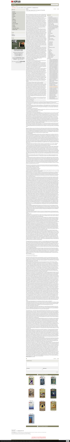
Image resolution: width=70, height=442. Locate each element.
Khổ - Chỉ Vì (49, 49)
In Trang (26, 358)
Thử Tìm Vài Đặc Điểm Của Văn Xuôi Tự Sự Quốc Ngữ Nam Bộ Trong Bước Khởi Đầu (54, 82)
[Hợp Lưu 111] (31, 406)
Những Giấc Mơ (50, 50)
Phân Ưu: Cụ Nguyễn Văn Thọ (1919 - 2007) (54, 62)
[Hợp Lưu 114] (31, 393)
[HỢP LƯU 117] (31, 381)
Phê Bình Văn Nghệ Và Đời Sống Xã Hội (54, 80)
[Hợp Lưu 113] (42, 393)
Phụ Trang (49, 58)
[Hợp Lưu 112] (53, 393)
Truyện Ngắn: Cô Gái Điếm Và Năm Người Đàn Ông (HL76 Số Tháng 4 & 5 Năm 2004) (54, 85)
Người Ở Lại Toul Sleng (51, 35)
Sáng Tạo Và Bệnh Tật (50, 56)
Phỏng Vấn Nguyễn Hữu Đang (53, 96)
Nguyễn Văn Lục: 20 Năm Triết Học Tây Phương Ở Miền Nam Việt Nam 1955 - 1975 (53, 25)
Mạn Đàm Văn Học (50, 57)
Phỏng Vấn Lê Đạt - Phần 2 (52, 95)
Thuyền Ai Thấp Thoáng (51, 24)
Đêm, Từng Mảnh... (50, 33)
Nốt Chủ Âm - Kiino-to (51, 23)
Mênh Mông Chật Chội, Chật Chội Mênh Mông (53, 21)
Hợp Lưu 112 (53, 388)
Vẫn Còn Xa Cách (50, 45)
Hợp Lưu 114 (31, 388)
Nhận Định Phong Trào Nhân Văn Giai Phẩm (54, 93)
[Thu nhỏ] (26, 9)
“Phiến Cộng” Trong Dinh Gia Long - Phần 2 (54, 71)
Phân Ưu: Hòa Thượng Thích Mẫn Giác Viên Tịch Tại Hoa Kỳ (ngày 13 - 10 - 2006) (54, 73)
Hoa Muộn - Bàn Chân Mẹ (51, 39)
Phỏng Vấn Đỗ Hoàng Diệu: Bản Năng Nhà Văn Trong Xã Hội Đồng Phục (54, 92)
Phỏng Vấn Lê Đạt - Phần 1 (52, 94)
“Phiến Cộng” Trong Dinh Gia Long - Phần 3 (54, 72)
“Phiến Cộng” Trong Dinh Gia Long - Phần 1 (54, 70)
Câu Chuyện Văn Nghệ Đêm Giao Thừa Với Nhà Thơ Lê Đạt (53, 27)
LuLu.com (23, 57)
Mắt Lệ (49, 37)
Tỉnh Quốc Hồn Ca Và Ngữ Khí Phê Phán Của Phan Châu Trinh (54, 68)
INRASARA (13, 35)
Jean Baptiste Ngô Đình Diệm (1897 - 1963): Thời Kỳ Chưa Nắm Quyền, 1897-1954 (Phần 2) (54, 61)
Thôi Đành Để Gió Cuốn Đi (51, 47)
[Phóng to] (27, 9)
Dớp (48, 46)
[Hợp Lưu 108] (31, 419)
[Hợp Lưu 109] (53, 406)
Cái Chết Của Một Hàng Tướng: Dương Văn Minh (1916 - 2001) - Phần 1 (54, 74)
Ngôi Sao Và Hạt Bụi (50, 38)
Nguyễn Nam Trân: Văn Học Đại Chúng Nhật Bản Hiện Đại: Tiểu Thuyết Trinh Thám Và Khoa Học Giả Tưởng (53, 22)
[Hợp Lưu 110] (42, 406)
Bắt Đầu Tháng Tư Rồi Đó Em (51, 36)
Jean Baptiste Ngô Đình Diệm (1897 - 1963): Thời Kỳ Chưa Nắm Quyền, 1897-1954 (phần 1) (54, 60)
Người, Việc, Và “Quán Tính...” (53, 79)
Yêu (48, 48)
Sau (57, 358)
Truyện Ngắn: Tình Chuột (52, 84)
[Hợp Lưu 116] (42, 381)
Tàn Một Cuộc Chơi (51, 81)
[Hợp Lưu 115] (53, 381)
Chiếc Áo (49, 34)
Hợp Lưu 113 (42, 388)
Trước (55, 358)
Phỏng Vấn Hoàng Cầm (52, 97)
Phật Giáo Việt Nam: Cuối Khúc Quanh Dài (54, 69)
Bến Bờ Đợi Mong (50, 44)
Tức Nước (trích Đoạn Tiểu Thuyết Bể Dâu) (53, 26)
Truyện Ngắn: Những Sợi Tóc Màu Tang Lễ (54, 91)
